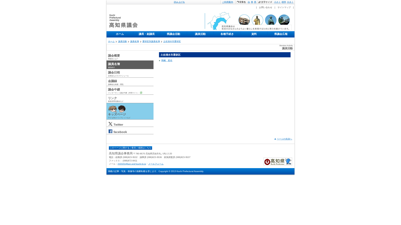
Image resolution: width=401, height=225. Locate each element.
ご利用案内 (227, 2)
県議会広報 (281, 33)
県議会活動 (173, 33)
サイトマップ (284, 7)
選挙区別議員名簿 (151, 41)
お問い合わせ (265, 7)
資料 (254, 33)
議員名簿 (134, 41)
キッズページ (119, 116)
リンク (116, 99)
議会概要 (114, 57)
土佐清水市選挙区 (172, 41)
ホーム (120, 33)
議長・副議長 (147, 33)
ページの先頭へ (284, 139)
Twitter (118, 124)
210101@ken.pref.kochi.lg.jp (132, 164)
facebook (120, 132)
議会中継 (123, 91)
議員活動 (200, 33)
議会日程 (118, 74)
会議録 (116, 82)
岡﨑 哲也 (166, 60)
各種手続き (227, 33)
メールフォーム (156, 164)
